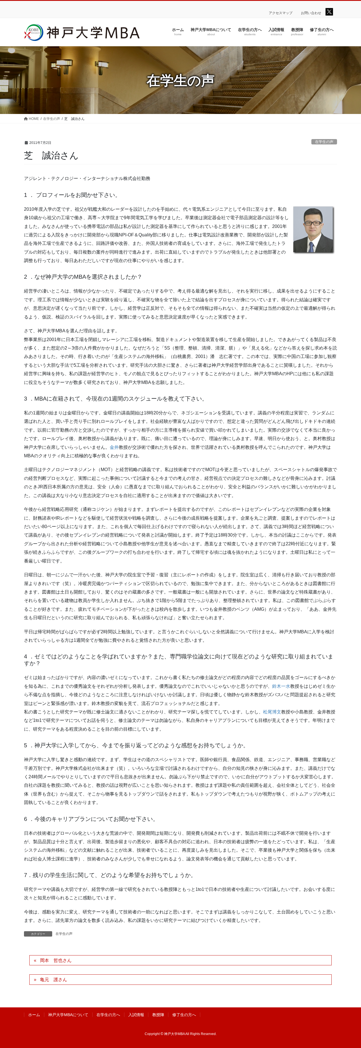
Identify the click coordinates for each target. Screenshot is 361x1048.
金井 (114, 447)
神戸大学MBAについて (68, 1014)
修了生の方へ (184, 1014)
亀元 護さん (53, 979)
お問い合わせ (311, 13)
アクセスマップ (280, 13)
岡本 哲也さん (56, 960)
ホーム (34, 1014)
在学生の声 (324, 142)
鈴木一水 (281, 686)
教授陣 (158, 1014)
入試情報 (136, 1014)
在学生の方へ (108, 1014)
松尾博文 (272, 711)
